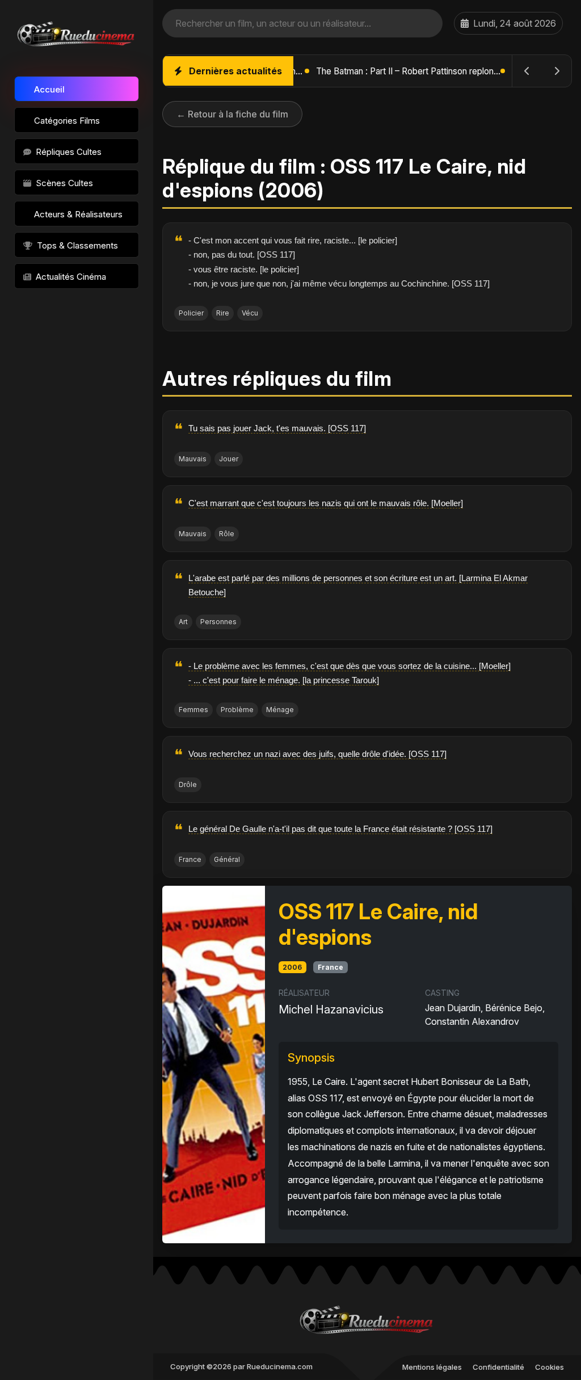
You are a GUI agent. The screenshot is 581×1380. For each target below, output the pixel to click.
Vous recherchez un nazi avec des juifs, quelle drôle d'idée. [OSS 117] (317, 754)
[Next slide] (556, 71)
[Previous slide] (527, 71)
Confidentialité (498, 1366)
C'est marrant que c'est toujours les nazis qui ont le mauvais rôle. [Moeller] (325, 503)
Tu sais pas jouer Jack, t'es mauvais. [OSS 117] (277, 428)
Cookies (549, 1366)
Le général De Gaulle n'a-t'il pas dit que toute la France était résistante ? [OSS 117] (340, 829)
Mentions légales (432, 1366)
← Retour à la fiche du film (232, 114)
